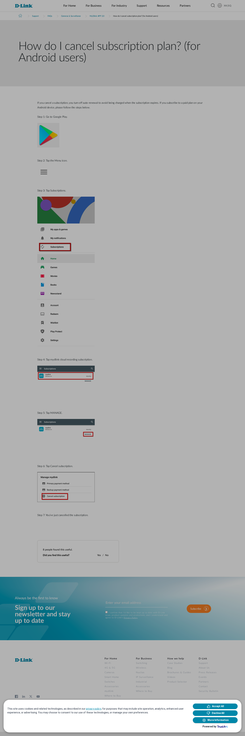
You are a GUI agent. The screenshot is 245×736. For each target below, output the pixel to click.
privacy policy (93, 708)
